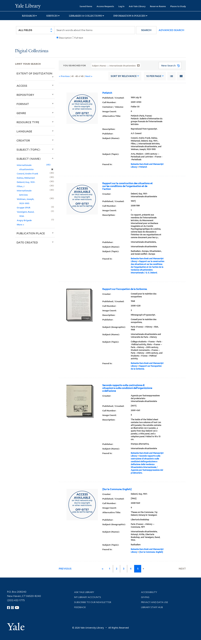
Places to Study (178, 6)
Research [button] (28, 15)
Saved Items (86, 6)
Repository (25, 95)
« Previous (64, 76)
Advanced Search (171, 30)
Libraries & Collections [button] (85, 15)
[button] (146, 30)
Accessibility (149, 592)
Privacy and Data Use (154, 602)
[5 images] (79, 400)
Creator (23, 140)
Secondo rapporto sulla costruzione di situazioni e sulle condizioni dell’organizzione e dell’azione (127, 388)
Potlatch (107, 92)
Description (65, 38)
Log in (121, 6)
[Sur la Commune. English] (117, 489)
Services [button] (52, 15)
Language (24, 131)
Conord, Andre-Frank (27, 173)
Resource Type (27, 122)
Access (21, 85)
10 (153, 76)
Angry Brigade (24, 220)
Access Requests (105, 6)
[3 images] (78, 304)
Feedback (80, 607)
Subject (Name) (28, 159)
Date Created (27, 242)
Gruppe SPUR (23, 207)
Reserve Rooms (158, 6)
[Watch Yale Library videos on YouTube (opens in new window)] (17, 607)
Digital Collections (31, 51)
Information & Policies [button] (129, 15)
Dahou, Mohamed (26, 177)
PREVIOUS (65, 568)
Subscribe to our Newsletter (92, 602)
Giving (145, 597)
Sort (124, 76)
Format (22, 104)
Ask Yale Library (137, 6)
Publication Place (30, 233)
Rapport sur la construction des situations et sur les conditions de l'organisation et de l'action (127, 186)
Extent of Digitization (34, 73)
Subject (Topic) (28, 149)
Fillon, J (20, 186)
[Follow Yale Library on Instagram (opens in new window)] (12, 607)
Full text (78, 38)
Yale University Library (28, 6)
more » (20, 224)
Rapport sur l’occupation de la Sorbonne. (124, 289)
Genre (21, 113)
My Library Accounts (87, 597)
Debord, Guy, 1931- (26, 181)
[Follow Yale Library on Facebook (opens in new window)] (8, 607)
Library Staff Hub (152, 607)
